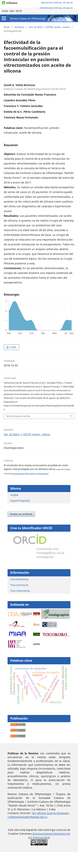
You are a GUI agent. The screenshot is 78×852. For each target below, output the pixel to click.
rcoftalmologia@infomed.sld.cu (27, 817)
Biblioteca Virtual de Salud (57, 2)
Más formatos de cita (18, 416)
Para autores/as (19, 585)
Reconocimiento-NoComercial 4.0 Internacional (30, 473)
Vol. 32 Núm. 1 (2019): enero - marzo (49, 27)
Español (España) (20, 500)
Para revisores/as (20, 590)
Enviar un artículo (21, 514)
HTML (12, 347)
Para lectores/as (19, 579)
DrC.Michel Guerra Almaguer (50, 813)
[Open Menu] (4, 18)
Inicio (7, 27)
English (14, 495)
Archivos (19, 27)
